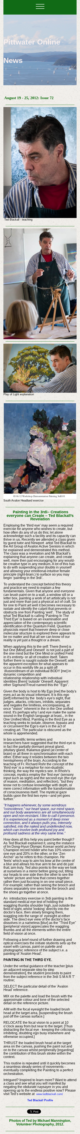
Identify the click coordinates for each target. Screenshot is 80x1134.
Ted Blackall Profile (40, 1100)
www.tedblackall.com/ (49, 1094)
